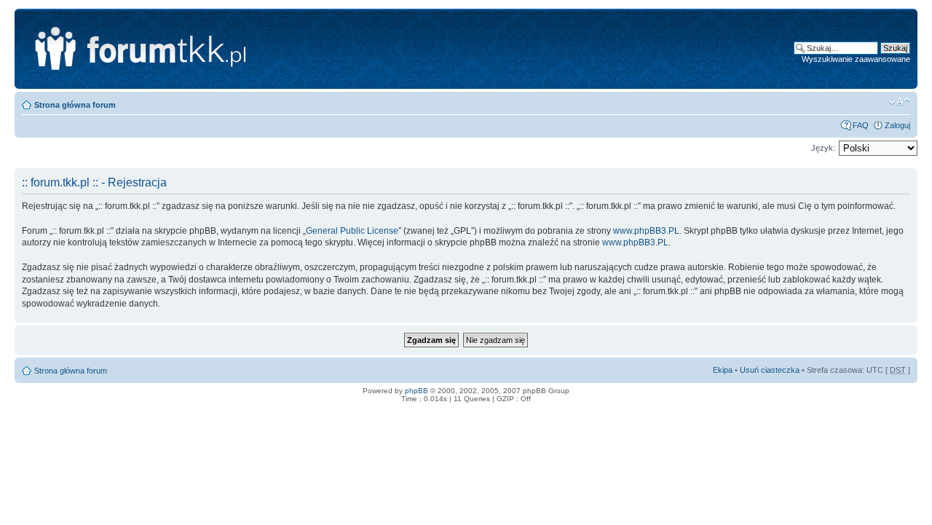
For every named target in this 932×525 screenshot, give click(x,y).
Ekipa (722, 370)
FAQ (861, 125)
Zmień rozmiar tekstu (899, 101)
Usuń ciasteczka (769, 370)
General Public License (352, 231)
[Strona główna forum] (208, 48)
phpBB (416, 391)
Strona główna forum (75, 104)
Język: (823, 147)
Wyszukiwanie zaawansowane (856, 59)
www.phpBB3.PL (646, 231)
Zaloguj (897, 125)
